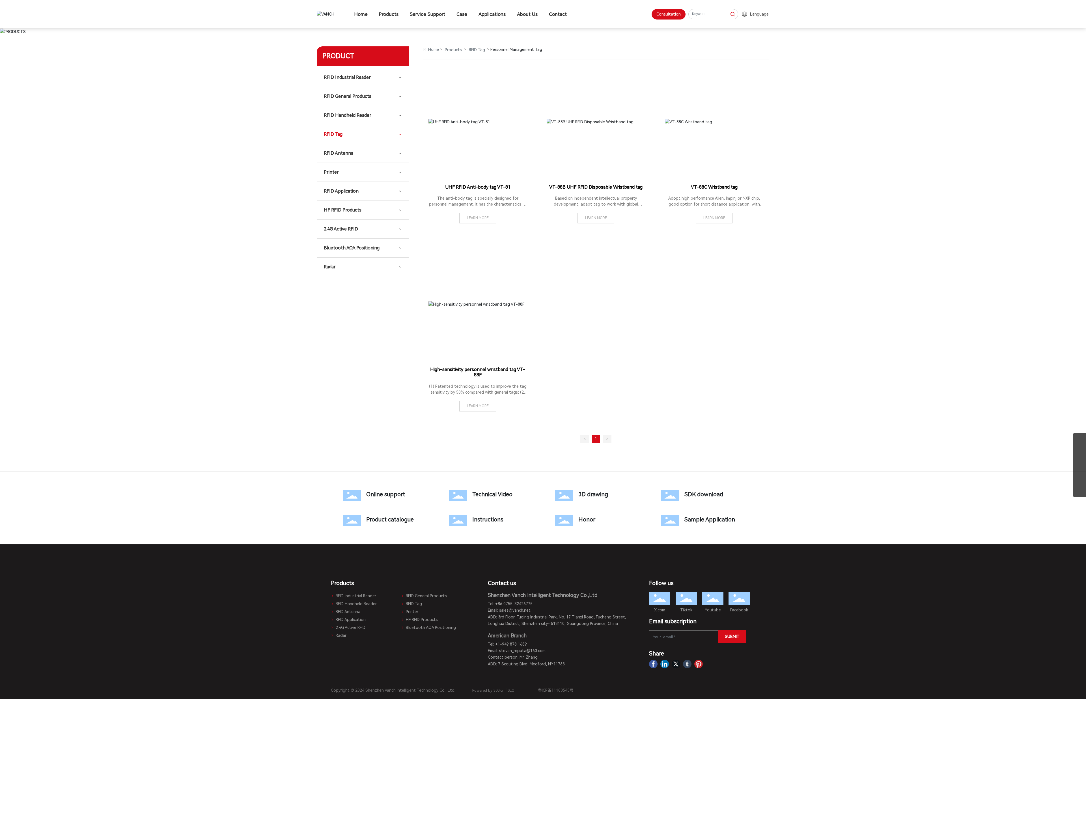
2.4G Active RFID (350, 627)
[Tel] (1079, 477)
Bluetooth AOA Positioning (430, 627)
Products (453, 50)
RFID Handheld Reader (356, 603)
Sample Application (702, 520)
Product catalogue (384, 520)
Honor (596, 520)
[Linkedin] (664, 664)
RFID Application (350, 619)
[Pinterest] (698, 664)
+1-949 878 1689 (511, 644)
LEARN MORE (478, 218)
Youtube (713, 610)
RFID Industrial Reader (355, 596)
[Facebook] (653, 664)
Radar (340, 635)
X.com (659, 610)
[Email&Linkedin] (1079, 465)
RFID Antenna (347, 611)
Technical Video (490, 495)
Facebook (739, 610)
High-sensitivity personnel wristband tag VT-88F (477, 372)
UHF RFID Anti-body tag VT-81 (477, 187)
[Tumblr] (687, 664)
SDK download (702, 495)
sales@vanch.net (515, 610)
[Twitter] (676, 664)
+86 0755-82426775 (514, 603)
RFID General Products (426, 596)
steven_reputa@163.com (522, 650)
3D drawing (596, 495)
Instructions (490, 520)
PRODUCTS (543, 30)
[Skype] (1079, 439)
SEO (511, 690)
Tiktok (686, 610)
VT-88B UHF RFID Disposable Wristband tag (596, 187)
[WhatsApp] (1079, 452)
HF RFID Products (421, 619)
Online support (384, 495)
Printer (411, 611)
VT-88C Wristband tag (714, 187)
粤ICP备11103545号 (556, 690)
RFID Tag (477, 50)
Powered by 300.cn (488, 690)
